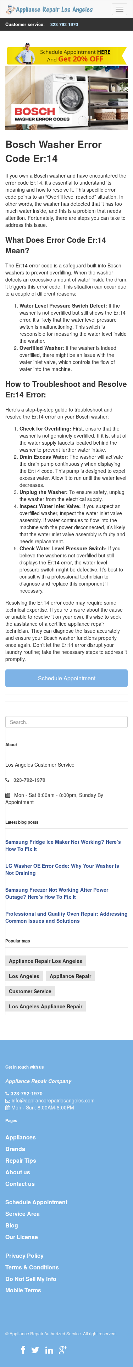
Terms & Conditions (32, 1267)
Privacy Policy (24, 1255)
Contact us (20, 1184)
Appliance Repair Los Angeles (45, 960)
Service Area (22, 1214)
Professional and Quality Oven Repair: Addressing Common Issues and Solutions (66, 917)
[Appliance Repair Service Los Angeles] (49, 9)
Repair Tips (20, 1160)
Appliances (20, 1137)
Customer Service (30, 991)
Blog (11, 1225)
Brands (15, 1149)
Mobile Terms (23, 1290)
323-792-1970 (64, 24)
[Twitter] (35, 1349)
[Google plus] (63, 1349)
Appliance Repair (70, 975)
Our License (21, 1237)
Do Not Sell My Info (30, 1279)
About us (17, 1172)
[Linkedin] (49, 1349)
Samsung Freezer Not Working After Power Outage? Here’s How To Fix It (56, 893)
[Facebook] (23, 1349)
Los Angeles (24, 975)
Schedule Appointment (66, 678)
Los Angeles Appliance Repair (45, 1006)
